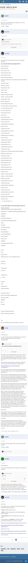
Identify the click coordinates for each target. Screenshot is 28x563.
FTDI (8, 548)
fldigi (2, 550)
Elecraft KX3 (3, 548)
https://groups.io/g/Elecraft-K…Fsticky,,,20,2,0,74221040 (13, 531)
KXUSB (18, 548)
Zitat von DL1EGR (7, 39)
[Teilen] (26, 11)
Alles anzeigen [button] (13, 47)
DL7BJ (13, 431)
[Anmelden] (23, 1)
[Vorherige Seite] (12, 540)
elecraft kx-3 (13, 548)
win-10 (22, 548)
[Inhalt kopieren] (25, 479)
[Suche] (19, 1)
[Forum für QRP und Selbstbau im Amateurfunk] (2, 1)
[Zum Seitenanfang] (25, 561)
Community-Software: (14, 561)
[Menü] (26, 1)
